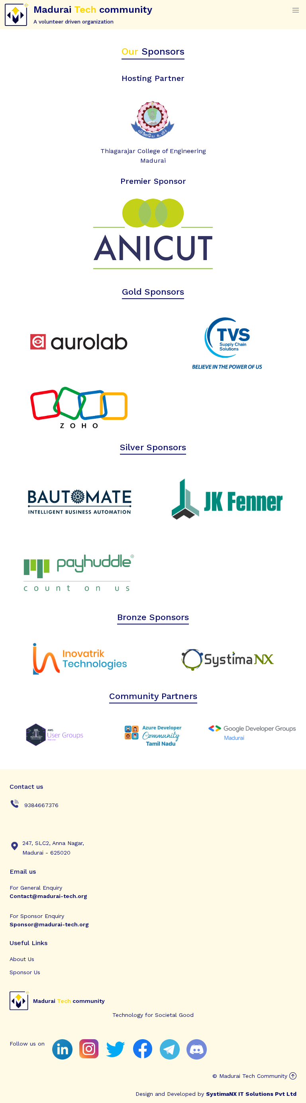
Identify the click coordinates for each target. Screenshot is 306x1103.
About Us (22, 959)
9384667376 (40, 805)
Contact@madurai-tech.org (48, 896)
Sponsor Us (25, 972)
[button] (295, 10)
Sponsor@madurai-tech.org (49, 924)
